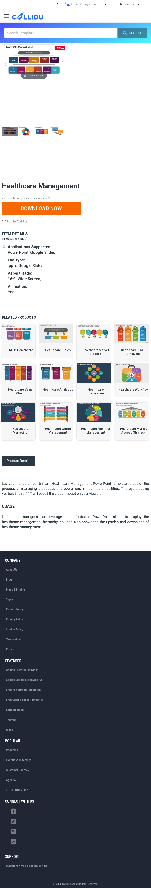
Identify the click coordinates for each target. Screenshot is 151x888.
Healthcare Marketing (20, 430)
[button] (129, 4)
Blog (9, 579)
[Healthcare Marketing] (18, 412)
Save (61, 47)
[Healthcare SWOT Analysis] (131, 333)
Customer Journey (17, 770)
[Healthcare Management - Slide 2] (26, 131)
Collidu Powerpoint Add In (22, 669)
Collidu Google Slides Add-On (24, 679)
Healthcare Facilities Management (96, 430)
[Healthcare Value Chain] (18, 373)
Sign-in (10, 599)
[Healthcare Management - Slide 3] (42, 131)
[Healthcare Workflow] (131, 373)
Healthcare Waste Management (58, 430)
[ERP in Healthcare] (18, 333)
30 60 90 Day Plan (17, 790)
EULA (9, 649)
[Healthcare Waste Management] (56, 412)
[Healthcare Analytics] (56, 373)
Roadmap (12, 750)
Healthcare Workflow (133, 389)
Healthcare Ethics (58, 350)
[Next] (63, 62)
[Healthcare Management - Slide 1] (10, 131)
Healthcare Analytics (58, 389)
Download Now (41, 208)
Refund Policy (14, 609)
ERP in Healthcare (20, 350)
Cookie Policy (14, 629)
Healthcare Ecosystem (96, 391)
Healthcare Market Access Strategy (133, 430)
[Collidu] (27, 16)
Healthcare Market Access (95, 352)
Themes (11, 719)
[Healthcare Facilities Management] (94, 412)
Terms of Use (14, 639)
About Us (11, 569)
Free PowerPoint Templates (23, 689)
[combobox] (61, 33)
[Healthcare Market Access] (94, 333)
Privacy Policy (15, 619)
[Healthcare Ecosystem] (94, 373)
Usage (8, 506)
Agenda (11, 780)
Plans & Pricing (15, 589)
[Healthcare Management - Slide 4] (58, 131)
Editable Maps (15, 709)
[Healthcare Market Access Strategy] (131, 412)
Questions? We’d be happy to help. (27, 865)
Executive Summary (18, 760)
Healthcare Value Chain (20, 391)
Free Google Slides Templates (24, 699)
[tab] (18, 460)
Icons (9, 729)
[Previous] (5, 62)
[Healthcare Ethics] (56, 333)
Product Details (18, 460)
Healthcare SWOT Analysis (133, 352)
